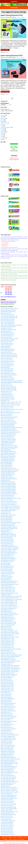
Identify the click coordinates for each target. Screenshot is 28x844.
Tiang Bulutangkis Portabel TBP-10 (8, 433)
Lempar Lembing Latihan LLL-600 (8, 588)
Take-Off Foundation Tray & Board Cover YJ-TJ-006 (12, 409)
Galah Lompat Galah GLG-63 (7, 370)
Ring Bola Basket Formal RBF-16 (8, 319)
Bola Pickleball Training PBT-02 (7, 350)
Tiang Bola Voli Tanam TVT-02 (7, 686)
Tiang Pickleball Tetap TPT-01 (7, 335)
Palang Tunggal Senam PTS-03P (8, 658)
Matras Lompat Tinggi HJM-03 (7, 771)
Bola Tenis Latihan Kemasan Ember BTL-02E (10, 412)
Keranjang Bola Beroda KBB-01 (7, 683)
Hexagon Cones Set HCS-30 (7, 629)
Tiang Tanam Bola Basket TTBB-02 (8, 429)
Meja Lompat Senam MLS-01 (7, 727)
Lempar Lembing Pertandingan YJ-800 (9, 603)
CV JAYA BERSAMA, (3, 841)
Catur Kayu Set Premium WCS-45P (8, 329)
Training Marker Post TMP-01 (7, 799)
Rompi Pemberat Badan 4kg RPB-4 (8, 484)
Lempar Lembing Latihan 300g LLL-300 (9, 316)
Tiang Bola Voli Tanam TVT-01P (7, 688)
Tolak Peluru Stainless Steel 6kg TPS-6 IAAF (10, 759)
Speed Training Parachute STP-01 (12, 55)
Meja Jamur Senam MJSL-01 (7, 411)
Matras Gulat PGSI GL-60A (6, 816)
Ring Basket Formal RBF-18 (7, 784)
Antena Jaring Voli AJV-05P (6, 337)
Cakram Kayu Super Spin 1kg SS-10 (8, 504)
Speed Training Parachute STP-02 (12, 15)
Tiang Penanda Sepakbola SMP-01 (8, 796)
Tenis (2, 136)
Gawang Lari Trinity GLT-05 (6, 694)
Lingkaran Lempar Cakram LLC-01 (8, 653)
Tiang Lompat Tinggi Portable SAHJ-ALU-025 (10, 661)
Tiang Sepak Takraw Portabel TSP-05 (9, 423)
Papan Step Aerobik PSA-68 (7, 537)
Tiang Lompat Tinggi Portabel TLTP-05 (9, 795)
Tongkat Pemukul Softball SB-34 (7, 751)
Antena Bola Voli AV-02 (5, 786)
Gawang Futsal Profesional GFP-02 (8, 310)
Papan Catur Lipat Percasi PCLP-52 (8, 421)
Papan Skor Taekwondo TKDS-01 (8, 775)
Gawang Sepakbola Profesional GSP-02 (9, 417)
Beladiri (2, 121)
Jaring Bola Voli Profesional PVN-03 (8, 814)
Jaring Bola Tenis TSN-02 (6, 393)
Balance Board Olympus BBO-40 (8, 454)
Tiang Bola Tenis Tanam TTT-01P (8, 676)
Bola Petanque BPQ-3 (5, 367)
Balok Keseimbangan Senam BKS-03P (9, 356)
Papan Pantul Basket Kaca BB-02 (8, 640)
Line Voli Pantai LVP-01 (5, 692)
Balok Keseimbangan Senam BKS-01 (9, 721)
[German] (3, 103)
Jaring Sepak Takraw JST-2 (6, 579)
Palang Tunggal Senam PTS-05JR (8, 373)
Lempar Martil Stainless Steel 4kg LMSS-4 (10, 671)
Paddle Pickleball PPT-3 (6, 347)
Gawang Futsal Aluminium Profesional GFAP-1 (11, 432)
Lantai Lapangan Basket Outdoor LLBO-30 (10, 634)
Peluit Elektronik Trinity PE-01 (7, 805)
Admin (14, 17)
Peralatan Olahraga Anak (6, 127)
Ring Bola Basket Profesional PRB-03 (9, 478)
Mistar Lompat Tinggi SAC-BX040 (8, 554)
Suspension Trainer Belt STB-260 (8, 624)
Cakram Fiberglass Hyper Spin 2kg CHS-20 (10, 505)
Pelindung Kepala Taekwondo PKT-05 (9, 453)
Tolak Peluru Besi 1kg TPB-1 (7, 585)
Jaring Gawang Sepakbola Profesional (9, 471)
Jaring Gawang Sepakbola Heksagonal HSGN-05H (11, 380)
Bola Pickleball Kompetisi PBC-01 (8, 349)
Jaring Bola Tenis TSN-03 (6, 383)
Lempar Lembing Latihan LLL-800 (8, 591)
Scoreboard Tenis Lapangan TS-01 (8, 820)
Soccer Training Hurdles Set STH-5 (8, 737)
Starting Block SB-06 (5, 531)
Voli (1, 139)
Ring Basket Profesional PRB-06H (8, 326)
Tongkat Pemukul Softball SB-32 (7, 753)
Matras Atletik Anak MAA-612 (7, 343)
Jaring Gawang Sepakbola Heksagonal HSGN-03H (11, 382)
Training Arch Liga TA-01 (6, 731)
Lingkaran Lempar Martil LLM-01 (7, 572)
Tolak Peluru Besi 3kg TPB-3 (7, 831)
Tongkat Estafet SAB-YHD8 (6, 444)
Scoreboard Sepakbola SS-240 (7, 641)
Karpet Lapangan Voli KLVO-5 (7, 635)
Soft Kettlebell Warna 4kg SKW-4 (8, 460)
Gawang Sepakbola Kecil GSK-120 (8, 728)
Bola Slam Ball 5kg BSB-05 (6, 518)
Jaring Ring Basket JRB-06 (6, 475)
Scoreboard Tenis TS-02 (6, 575)
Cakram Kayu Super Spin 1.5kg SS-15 (9, 502)
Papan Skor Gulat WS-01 (6, 774)
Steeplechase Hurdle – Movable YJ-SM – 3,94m (11, 402)
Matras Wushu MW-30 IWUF (7, 748)
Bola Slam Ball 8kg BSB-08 (6, 463)
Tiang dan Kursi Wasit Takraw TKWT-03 (9, 447)
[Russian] (7, 103)
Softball (2, 133)
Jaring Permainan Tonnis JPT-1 (7, 477)
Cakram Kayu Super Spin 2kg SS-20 (8, 501)
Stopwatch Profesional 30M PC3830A (9, 808)
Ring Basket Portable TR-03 (7, 650)
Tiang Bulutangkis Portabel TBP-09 (8, 441)
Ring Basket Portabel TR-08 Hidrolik (8, 388)
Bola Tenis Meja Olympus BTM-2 (8, 745)
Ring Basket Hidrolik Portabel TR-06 (8, 386)
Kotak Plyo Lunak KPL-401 (6, 358)
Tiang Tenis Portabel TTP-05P (7, 332)
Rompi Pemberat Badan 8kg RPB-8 (8, 490)
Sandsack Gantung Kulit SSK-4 (7, 496)
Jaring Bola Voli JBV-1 (5, 480)
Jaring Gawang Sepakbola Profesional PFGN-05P (11, 325)
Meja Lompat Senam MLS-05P (7, 314)
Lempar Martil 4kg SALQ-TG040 (7, 442)
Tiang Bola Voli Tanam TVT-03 (7, 638)
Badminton (3, 118)
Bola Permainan (4, 122)
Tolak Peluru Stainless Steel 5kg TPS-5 (9, 790)
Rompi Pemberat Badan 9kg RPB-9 (8, 492)
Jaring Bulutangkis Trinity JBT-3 (7, 545)
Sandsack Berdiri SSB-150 (6, 742)
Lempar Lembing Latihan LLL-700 (8, 590)
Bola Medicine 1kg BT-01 (6, 313)
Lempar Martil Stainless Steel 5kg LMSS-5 (10, 670)
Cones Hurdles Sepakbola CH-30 (8, 736)
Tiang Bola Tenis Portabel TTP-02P (8, 551)
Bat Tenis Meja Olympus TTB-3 (7, 813)
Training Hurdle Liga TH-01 (6, 730)
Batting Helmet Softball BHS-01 (7, 749)
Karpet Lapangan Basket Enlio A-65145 (9, 766)
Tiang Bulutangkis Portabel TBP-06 (8, 524)
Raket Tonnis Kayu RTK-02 (6, 530)
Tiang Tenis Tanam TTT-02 (6, 391)
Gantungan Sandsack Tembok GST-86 (9, 528)
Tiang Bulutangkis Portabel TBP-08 (8, 515)
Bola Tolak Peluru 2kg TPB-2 (7, 823)
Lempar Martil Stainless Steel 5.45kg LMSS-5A (11, 668)
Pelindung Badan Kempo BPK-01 (8, 643)
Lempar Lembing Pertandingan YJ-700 (9, 602)
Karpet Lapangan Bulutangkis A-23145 (9, 762)
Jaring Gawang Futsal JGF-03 (7, 715)
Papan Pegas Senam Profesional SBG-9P (10, 734)
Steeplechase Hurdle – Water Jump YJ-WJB (10, 405)
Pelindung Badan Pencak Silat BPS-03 (9, 430)
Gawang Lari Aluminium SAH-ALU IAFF (9, 593)
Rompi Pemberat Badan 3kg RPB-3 (8, 483)
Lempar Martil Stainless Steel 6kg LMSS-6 (10, 667)
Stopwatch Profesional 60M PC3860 (8, 807)
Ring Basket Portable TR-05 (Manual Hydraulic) (11, 649)
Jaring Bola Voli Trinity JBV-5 (7, 533)
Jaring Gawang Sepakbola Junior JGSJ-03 (10, 469)
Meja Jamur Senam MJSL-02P (7, 320)
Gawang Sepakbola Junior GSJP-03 (8, 468)
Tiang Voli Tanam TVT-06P (6, 376)
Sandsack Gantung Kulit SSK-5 (7, 495)
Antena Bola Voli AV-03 (5, 725)
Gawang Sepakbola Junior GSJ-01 (8, 448)
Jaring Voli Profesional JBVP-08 (7, 379)
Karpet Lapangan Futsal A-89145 (8, 760)
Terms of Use (4, 837)
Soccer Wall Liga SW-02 (6, 722)
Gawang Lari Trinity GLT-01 (6, 543)
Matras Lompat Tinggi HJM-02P (7, 322)
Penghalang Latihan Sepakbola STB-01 (9, 798)
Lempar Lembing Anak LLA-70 (7, 365)
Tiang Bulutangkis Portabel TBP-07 (8, 510)
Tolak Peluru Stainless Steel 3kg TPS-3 (9, 787)
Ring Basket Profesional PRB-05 (8, 424)
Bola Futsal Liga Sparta (5, 563)
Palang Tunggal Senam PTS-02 (7, 566)
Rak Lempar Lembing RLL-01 (7, 680)
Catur (2, 124)
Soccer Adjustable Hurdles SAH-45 (8, 739)
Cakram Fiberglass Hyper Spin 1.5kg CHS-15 (10, 507)
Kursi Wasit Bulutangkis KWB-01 (8, 426)
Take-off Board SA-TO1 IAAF (7, 561)
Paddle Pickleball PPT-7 (6, 346)
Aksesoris (3, 115)
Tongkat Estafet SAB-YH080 (7, 615)
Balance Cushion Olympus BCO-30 (8, 456)
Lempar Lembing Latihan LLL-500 (8, 587)
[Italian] (4, 103)
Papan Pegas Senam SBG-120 (7, 801)
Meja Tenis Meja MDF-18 (6, 578)
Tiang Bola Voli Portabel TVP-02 (7, 673)
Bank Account (20, 837)
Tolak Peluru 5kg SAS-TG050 (7, 436)
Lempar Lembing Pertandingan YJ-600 (9, 600)
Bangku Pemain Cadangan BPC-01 (8, 768)
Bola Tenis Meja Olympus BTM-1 (8, 746)
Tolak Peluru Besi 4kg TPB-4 (7, 829)
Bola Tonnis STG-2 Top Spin (7, 569)
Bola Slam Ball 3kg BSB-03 (6, 521)
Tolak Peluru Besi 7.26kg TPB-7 (7, 825)
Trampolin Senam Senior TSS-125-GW (9, 445)
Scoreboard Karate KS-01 (6, 819)
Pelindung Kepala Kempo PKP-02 (8, 560)
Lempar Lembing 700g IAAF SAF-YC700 (9, 597)
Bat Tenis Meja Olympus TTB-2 (7, 647)
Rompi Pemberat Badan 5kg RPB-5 (8, 486)
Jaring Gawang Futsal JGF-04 (7, 832)
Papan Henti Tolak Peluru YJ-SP (7, 652)
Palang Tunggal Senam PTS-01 (7, 691)
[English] (1, 103)
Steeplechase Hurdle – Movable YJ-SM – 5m (10, 403)
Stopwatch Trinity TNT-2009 (6, 810)
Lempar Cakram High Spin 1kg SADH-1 (9, 549)
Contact (14, 837)
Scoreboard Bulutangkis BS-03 (7, 769)
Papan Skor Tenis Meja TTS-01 (7, 817)
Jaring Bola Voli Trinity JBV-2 (7, 576)
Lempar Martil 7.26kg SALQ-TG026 (8, 439)
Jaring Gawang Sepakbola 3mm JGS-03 (9, 811)
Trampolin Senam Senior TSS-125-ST (9, 353)
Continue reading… (5, 49)
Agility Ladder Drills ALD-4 (6, 627)
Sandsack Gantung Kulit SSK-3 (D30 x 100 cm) (11, 498)
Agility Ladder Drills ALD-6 (6, 701)
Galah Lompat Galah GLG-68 (7, 368)
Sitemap (10, 839)
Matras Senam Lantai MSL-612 (7, 364)
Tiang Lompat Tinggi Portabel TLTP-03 (9, 552)
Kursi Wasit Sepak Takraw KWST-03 (8, 777)
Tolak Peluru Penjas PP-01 (6, 793)
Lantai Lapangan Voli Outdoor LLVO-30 (9, 631)
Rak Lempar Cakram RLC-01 (7, 682)
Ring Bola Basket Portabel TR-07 (8, 481)
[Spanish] (8, 103)
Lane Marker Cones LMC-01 (7, 740)
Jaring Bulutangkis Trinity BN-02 (7, 834)
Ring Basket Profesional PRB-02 (8, 340)
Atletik (2, 116)
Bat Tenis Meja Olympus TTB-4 (7, 646)
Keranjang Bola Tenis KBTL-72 (7, 394)
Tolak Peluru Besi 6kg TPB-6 (7, 826)
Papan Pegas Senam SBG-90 (7, 802)
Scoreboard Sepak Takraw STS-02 (8, 783)
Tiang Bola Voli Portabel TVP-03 (7, 472)
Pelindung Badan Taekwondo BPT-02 (8, 558)
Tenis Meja (3, 137)
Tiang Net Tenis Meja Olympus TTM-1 (9, 716)
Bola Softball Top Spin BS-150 (7, 754)
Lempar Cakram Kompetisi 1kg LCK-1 (9, 608)
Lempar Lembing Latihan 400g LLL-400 (9, 317)
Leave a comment (20, 17)
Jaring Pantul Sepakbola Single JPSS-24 (9, 581)
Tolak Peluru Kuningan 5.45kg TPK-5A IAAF (10, 656)
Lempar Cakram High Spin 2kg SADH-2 (9, 546)
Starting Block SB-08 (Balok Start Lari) (9, 355)
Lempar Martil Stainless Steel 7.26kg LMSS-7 (10, 665)
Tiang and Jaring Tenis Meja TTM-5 (8, 612)
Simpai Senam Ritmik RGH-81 (7, 542)
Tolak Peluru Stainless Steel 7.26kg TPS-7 (10, 792)
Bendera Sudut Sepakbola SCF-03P (8, 623)
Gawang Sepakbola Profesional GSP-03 (9, 308)
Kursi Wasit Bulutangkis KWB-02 (8, 780)
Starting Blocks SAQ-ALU (6, 594)
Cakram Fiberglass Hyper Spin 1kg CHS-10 (10, 508)
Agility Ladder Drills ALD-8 (6, 626)
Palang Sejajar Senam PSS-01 (7, 724)
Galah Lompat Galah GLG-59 (7, 371)
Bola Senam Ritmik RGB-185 (7, 539)
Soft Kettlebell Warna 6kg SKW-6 (8, 459)
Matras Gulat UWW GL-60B (7, 567)
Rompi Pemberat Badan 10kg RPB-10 (9, 493)
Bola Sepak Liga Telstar (6, 564)
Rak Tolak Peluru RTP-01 (6, 679)
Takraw (2, 134)
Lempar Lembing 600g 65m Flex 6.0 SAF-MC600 (11, 596)
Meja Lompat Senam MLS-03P (7, 685)
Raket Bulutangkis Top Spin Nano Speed (9, 614)
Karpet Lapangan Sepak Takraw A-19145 (9, 763)
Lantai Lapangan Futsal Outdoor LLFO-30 (9, 632)
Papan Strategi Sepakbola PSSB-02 (8, 621)
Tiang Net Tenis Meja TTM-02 (7, 689)
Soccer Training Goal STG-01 (7, 704)
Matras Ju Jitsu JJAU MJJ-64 (7, 420)
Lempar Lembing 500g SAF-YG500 (8, 435)
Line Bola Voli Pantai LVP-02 (7, 344)
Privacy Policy (21, 839)
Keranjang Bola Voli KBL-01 (6, 664)
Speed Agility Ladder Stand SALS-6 (8, 710)
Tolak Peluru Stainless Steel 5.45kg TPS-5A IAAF (11, 655)
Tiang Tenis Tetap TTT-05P (6, 341)
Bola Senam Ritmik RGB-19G (7, 396)
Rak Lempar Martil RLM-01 (6, 677)
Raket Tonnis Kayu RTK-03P (7, 499)
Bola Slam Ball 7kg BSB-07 (6, 465)
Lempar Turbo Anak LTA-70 (6, 352)
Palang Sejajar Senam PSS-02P (7, 662)
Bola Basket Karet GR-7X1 (6, 415)
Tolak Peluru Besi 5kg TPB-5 (7, 828)
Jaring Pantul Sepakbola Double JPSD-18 (9, 584)
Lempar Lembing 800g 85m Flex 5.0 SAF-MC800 (11, 599)
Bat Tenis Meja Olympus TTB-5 (7, 644)
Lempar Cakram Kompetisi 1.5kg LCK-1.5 (9, 606)
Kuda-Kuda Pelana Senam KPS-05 (8, 582)
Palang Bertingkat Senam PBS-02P (8, 659)
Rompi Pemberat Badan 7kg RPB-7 (8, 489)
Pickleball (3, 128)
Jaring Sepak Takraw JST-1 (6, 555)
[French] (2, 103)
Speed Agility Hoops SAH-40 (7, 609)
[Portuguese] (6, 103)
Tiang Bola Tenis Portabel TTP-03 (8, 474)
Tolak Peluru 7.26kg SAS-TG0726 (8, 438)
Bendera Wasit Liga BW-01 (6, 697)
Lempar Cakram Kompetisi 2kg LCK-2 (9, 605)
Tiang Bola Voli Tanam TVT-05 (7, 397)
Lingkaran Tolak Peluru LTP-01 (7, 573)
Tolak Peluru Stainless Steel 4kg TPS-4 (9, 789)
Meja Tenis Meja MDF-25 (6, 450)
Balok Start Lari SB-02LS (6, 719)
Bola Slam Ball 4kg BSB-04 (6, 519)
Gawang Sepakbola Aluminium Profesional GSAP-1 (12, 427)
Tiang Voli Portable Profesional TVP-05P (9, 338)
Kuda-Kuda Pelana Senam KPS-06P (8, 536)
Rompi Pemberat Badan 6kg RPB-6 (8, 487)
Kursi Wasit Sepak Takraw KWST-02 (8, 778)
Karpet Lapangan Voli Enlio (6, 765)
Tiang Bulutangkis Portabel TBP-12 (8, 451)
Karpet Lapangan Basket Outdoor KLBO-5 (10, 637)
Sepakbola (7, 52)
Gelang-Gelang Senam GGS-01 (7, 617)
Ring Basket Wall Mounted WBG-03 (8, 757)
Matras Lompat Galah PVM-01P (7, 323)
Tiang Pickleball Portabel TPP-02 (8, 334)
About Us (10, 837)
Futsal (2, 125)
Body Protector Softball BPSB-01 (8, 698)
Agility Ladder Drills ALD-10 (6, 700)
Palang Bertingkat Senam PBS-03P (8, 534)
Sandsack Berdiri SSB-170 (6, 743)
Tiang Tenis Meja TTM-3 (6, 513)
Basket (2, 119)
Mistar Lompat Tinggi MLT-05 (7, 414)
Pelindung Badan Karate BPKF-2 (8, 557)
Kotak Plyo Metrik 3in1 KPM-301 (8, 361)
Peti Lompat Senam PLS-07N (7, 408)
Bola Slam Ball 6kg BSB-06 (6, 516)
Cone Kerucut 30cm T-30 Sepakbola (8, 804)
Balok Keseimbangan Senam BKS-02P (9, 674)
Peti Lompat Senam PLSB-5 (7, 359)
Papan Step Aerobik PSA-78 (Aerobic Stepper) (10, 522)
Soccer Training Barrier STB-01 (7, 718)
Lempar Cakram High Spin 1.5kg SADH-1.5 (10, 548)
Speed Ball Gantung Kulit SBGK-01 (8, 703)
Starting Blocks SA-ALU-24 (6, 328)
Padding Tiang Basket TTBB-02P (8, 399)
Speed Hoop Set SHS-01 (6, 712)
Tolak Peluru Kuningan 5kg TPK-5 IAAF (9, 772)
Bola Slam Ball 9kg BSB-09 (6, 462)
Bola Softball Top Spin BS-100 (7, 756)
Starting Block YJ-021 (5, 400)
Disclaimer (15, 839)
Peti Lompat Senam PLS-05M (7, 406)
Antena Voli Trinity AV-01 (6, 695)
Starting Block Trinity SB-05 (6, 713)
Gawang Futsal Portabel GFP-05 (8, 525)
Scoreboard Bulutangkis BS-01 (7, 822)
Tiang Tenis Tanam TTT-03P (7, 385)
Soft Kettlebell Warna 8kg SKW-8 (8, 457)
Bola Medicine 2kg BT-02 (6, 331)
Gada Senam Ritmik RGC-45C (7, 540)
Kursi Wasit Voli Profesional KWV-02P (9, 374)
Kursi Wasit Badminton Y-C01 (7, 362)
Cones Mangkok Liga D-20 (6, 611)
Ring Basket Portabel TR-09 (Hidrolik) (9, 390)
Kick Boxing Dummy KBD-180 (7, 733)
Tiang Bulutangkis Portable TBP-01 (8, 311)
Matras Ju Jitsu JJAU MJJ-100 (7, 418)
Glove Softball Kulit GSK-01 (6, 570)
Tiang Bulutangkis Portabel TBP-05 (8, 618)
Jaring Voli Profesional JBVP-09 (7, 377)
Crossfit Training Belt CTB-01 (7, 620)
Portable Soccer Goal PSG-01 (7, 709)
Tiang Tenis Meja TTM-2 (6, 512)
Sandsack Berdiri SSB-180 (6, 466)
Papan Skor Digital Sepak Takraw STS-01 (9, 781)
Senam (2, 130)
